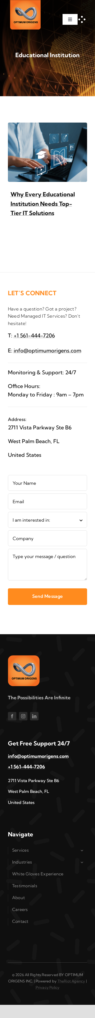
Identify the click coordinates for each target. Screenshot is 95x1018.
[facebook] (12, 716)
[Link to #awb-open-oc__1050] (82, 19)
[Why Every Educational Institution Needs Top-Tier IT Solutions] (47, 126)
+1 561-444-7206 (34, 335)
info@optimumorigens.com (47, 350)
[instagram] (23, 716)
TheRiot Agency (71, 981)
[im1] (24, 657)
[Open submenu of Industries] (82, 862)
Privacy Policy (48, 987)
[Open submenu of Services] (82, 850)
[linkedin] (34, 716)
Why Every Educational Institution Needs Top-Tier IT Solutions (43, 203)
